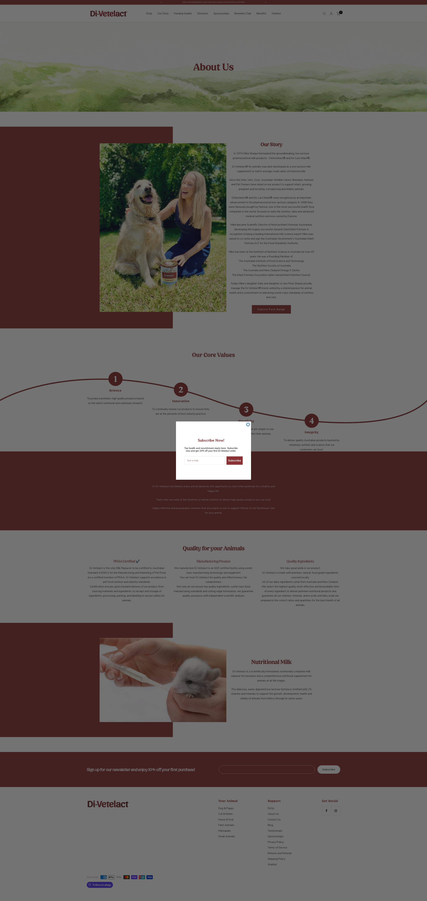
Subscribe (234, 460)
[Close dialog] (248, 424)
